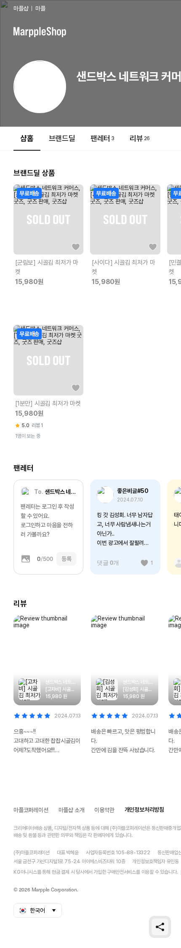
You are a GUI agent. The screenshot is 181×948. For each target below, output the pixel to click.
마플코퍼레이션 (30, 810)
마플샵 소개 (72, 810)
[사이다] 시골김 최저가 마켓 (123, 267)
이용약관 (104, 810)
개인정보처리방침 (144, 809)
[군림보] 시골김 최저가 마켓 (46, 267)
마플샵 (20, 8)
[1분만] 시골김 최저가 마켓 (48, 403)
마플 (40, 8)
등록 (66, 558)
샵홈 (27, 138)
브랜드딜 (62, 138)
